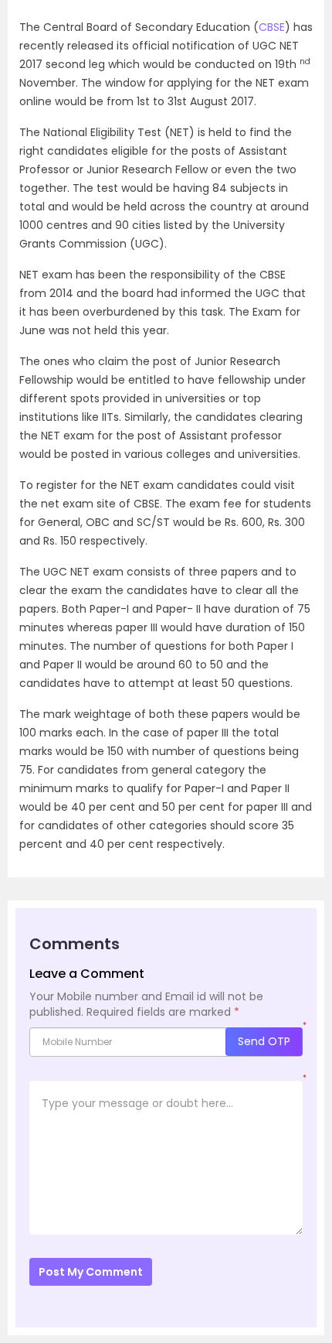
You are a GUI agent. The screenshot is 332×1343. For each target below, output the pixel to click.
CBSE (272, 27)
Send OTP (264, 1041)
